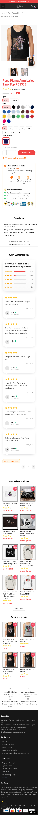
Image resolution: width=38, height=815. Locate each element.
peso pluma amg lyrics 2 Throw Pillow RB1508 (27, 534)
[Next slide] (34, 43)
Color (4, 103)
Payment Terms (6, 766)
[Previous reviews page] (23, 467)
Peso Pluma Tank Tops (9, 16)
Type (4, 97)
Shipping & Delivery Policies (10, 763)
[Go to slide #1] (13, 72)
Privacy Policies (6, 747)
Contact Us (5, 772)
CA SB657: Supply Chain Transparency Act (15, 753)
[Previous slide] (4, 43)
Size (4, 125)
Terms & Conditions (7, 744)
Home (3, 13)
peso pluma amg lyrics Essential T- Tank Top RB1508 (10, 641)
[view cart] (35, 6)
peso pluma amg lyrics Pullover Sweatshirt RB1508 (26, 564)
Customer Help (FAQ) (8, 775)
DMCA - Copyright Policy (9, 750)
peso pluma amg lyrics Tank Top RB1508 (8, 672)
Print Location (7, 136)
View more (19, 609)
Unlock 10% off (4, 806)
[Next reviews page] (33, 467)
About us (4, 741)
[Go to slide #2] (24, 72)
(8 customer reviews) (19, 89)
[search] (31, 6)
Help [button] (34, 812)
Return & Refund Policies (9, 769)
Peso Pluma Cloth (14, 13)
